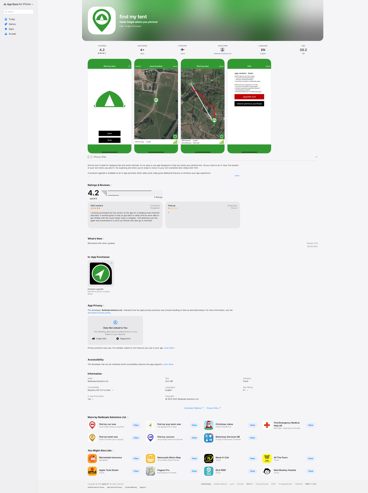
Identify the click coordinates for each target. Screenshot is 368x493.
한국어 (273, 484)
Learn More (169, 348)
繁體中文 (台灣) (310, 484)
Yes (89, 399)
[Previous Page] (85, 464)
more (237, 175)
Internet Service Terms (96, 487)
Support (143, 487)
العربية (232, 484)
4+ (244, 390)
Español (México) (220, 484)
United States (206, 484)
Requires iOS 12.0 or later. (99, 390)
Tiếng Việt (298, 484)
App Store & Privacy (114, 487)
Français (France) (262, 484)
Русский (240, 484)
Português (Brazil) (285, 484)
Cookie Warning (131, 487)
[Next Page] (321, 464)
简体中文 (250, 484)
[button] (18, 19)
